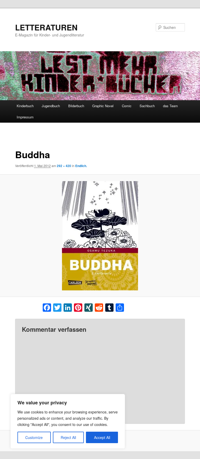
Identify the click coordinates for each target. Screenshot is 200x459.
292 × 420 (64, 165)
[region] (67, 421)
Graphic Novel (103, 105)
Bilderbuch (76, 105)
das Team (170, 105)
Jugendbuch (51, 105)
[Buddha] (100, 235)
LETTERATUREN (46, 27)
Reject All (68, 437)
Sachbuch (147, 105)
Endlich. (81, 165)
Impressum (25, 116)
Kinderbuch (25, 105)
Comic (127, 105)
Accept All (102, 437)
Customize (34, 437)
